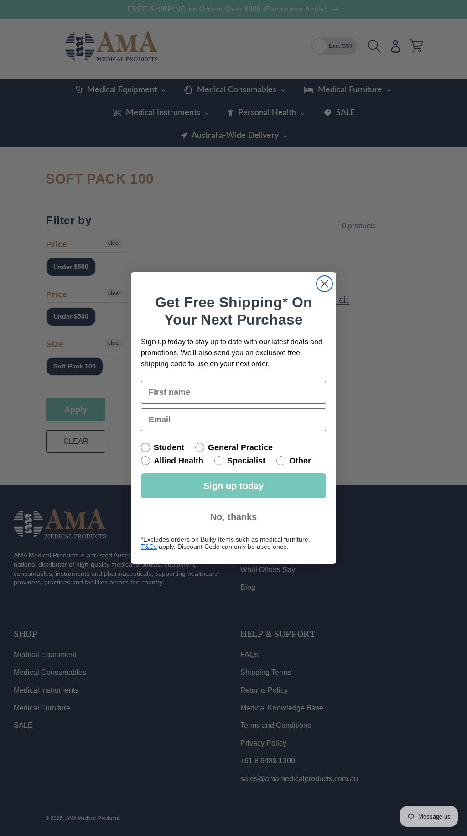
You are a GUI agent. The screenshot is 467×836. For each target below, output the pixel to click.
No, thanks (233, 517)
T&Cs (149, 546)
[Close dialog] (324, 284)
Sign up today (233, 486)
